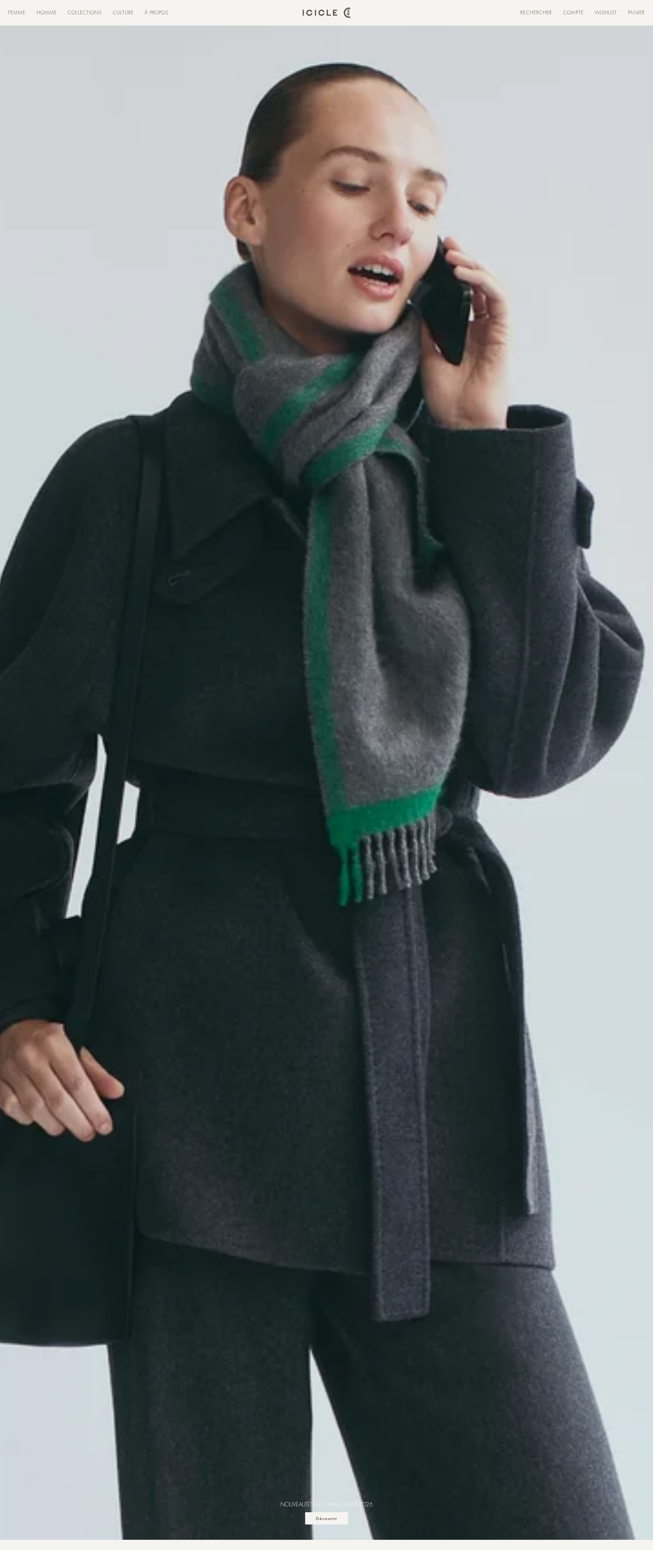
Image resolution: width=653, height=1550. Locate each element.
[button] (17, 13)
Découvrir (326, 1518)
